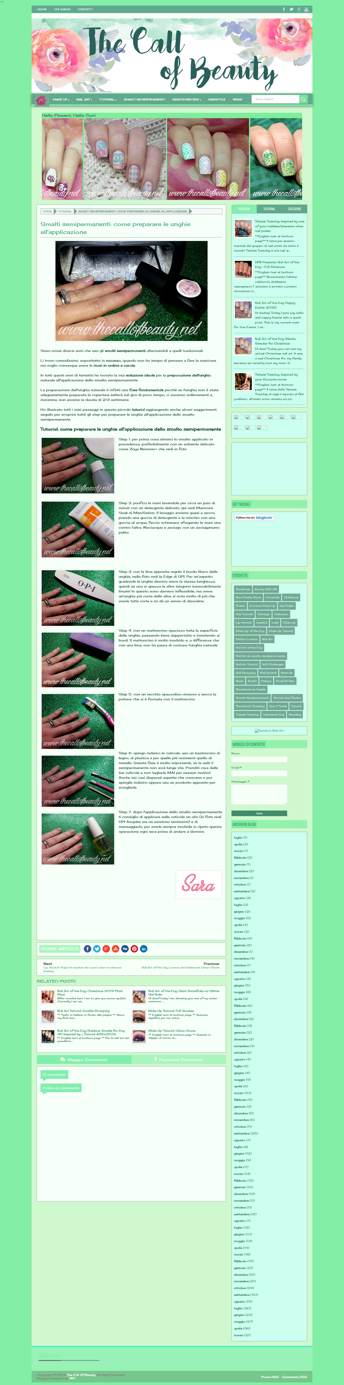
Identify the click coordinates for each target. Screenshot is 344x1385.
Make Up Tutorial (281, 631)
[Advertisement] (257, 468)
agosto (239, 898)
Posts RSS (270, 1377)
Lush (275, 622)
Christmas (291, 597)
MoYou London (247, 639)
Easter (240, 605)
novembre (241, 878)
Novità (252, 681)
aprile (238, 844)
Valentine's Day (273, 714)
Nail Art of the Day (249, 647)
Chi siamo (62, 9)
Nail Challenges (273, 664)
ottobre (240, 884)
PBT (72, 1378)
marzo (238, 851)
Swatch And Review (287, 697)
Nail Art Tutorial (247, 664)
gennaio (240, 864)
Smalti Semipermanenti (252, 697)
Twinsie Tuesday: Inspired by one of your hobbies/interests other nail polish (279, 226)
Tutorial (65, 211)
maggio (239, 918)
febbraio (240, 857)
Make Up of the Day (250, 631)
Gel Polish (287, 605)
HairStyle (217, 99)
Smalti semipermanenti (144, 99)
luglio (238, 837)
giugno (239, 911)
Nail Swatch (268, 672)
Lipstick (261, 622)
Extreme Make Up (262, 605)
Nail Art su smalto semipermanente (260, 656)
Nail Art (267, 639)
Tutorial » (108, 99)
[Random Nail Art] (269, 730)
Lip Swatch (244, 622)
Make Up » (61, 99)
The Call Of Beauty (81, 1375)
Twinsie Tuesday (247, 714)
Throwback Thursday (250, 706)
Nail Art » (84, 99)
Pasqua (266, 681)
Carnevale (272, 597)
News (237, 99)
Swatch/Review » (186, 99)
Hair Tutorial (244, 614)
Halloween (281, 614)
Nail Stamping (246, 672)
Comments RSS (294, 1377)
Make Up (289, 622)
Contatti (85, 9)
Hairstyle (263, 614)
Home (42, 9)
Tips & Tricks (278, 706)
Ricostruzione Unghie (251, 689)
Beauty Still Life (266, 589)
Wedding (295, 714)
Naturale (287, 672)
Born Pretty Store (248, 597)
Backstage (243, 589)
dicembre (241, 871)
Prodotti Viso (285, 681)
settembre (241, 891)
